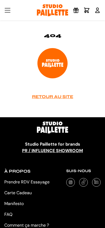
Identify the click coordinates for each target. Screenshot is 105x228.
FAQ (8, 214)
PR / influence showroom (52, 150)
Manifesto (14, 203)
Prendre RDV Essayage (27, 182)
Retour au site (52, 96)
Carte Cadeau (18, 193)
